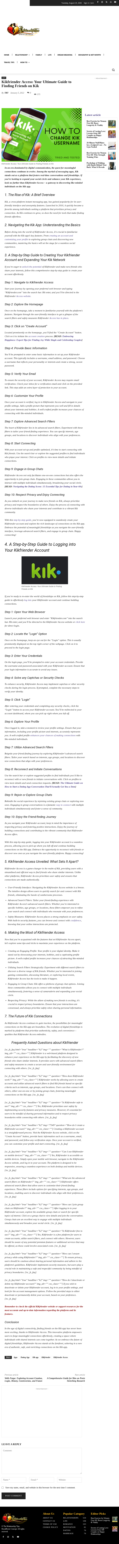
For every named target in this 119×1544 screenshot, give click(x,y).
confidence (76, 920)
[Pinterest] (37, 101)
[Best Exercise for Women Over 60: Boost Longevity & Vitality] (112, 124)
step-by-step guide (22, 520)
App (4, 78)
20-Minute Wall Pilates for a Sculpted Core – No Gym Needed (96, 145)
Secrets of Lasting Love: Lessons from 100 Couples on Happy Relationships (96, 134)
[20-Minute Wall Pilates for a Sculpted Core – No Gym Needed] (112, 145)
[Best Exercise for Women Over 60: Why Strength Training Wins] (112, 156)
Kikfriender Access (60, 1357)
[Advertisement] (81, 29)
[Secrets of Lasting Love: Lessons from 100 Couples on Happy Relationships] (112, 134)
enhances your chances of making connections (53, 735)
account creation (37, 336)
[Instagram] (102, 2)
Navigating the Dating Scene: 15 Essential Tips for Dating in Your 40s (47, 486)
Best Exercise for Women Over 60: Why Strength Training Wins (96, 155)
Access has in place (58, 318)
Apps (16, 1357)
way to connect (63, 805)
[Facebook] (98, 2)
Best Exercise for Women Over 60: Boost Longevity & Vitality (96, 123)
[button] (113, 70)
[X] (106, 2)
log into (28, 600)
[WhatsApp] (110, 2)
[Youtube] (115, 2)
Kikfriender (46, 1357)
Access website (23, 296)
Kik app (35, 1357)
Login (33, 634)
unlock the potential (31, 266)
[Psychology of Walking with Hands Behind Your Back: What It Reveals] (112, 166)
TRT (6, 93)
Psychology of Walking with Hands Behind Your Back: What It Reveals (97, 165)
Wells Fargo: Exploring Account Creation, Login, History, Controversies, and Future (24, 1379)
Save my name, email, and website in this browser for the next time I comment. (40, 1487)
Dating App (25, 1357)
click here (80, 622)
